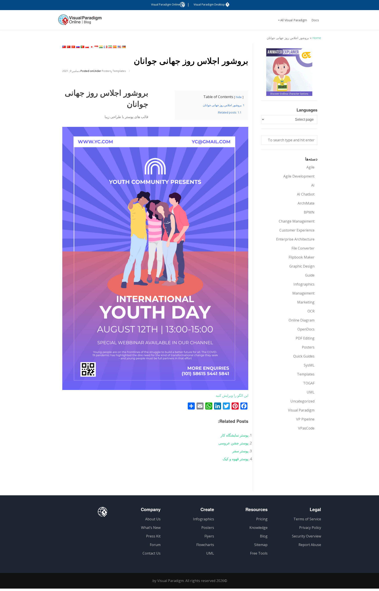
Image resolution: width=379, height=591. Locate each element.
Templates (119, 71)
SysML (309, 365)
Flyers (209, 536)
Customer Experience (297, 230)
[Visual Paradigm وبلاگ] (80, 22)
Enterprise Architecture (295, 239)
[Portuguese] (82, 46)
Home (316, 38)
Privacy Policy (310, 527)
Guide (310, 275)
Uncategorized (302, 401)
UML (311, 392)
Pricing (262, 519)
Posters (106, 71)
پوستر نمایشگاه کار (234, 435)
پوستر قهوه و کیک (235, 458)
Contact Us (152, 553)
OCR (311, 311)
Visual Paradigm (301, 410)
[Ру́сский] (78, 46)
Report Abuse (310, 544)
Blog (264, 536)
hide (239, 97)
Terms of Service (307, 519)
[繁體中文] (64, 46)
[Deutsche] (124, 46)
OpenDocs (306, 329)
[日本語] (91, 46)
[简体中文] (68, 46)
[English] (119, 46)
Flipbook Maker (302, 257)
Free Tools (259, 553)
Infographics (304, 284)
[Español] (114, 46)
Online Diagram (302, 320)
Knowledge (258, 527)
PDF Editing (305, 338)
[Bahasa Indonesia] (96, 46)
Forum (155, 544)
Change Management (297, 221)
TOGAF (309, 383)
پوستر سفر (240, 451)
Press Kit (153, 536)
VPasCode (306, 428)
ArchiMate (306, 203)
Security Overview (306, 536)
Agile (310, 167)
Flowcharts (205, 544)
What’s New (151, 527)
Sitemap (261, 544)
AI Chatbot (306, 194)
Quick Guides (304, 356)
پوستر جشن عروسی (233, 443)
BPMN (309, 212)
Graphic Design (302, 266)
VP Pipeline (305, 419)
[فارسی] (110, 46)
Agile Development (299, 176)
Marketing (306, 302)
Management (303, 293)
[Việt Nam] (73, 46)
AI (313, 185)
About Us (153, 519)
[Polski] (87, 46)
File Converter (303, 248)
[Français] (105, 46)
